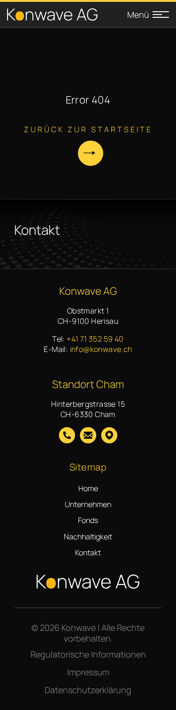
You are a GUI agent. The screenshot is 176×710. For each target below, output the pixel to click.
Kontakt (88, 552)
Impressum (88, 672)
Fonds (88, 520)
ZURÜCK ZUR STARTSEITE (88, 129)
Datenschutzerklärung (88, 689)
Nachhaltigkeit (88, 536)
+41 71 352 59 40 (95, 339)
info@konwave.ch (101, 349)
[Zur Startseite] (52, 14)
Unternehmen (88, 504)
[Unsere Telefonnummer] (67, 436)
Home (88, 488)
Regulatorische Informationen (88, 654)
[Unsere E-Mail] (88, 436)
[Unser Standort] (109, 436)
